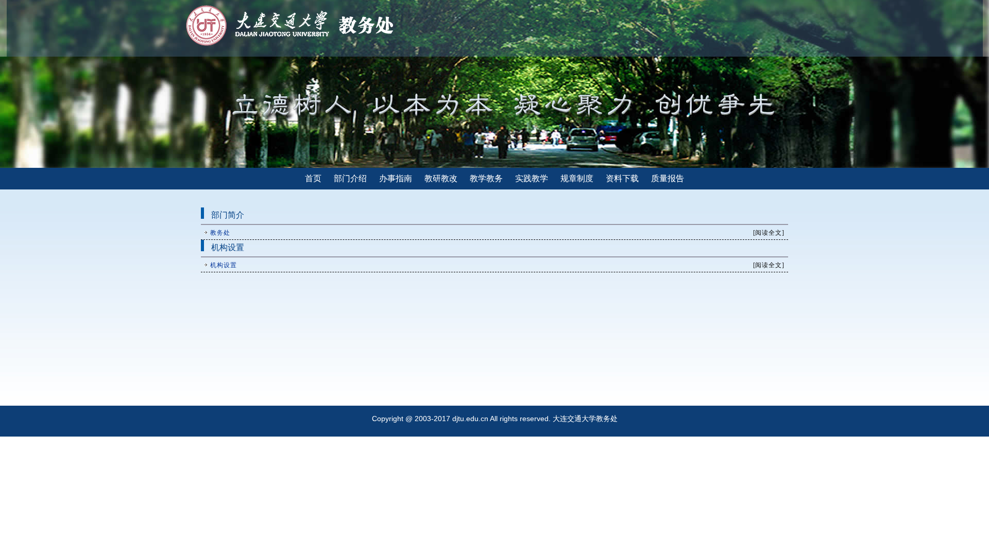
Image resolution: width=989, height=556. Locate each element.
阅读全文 (768, 232)
